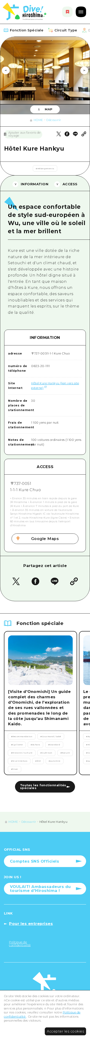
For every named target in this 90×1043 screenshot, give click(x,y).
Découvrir (53, 120)
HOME (38, 120)
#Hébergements (45, 168)
